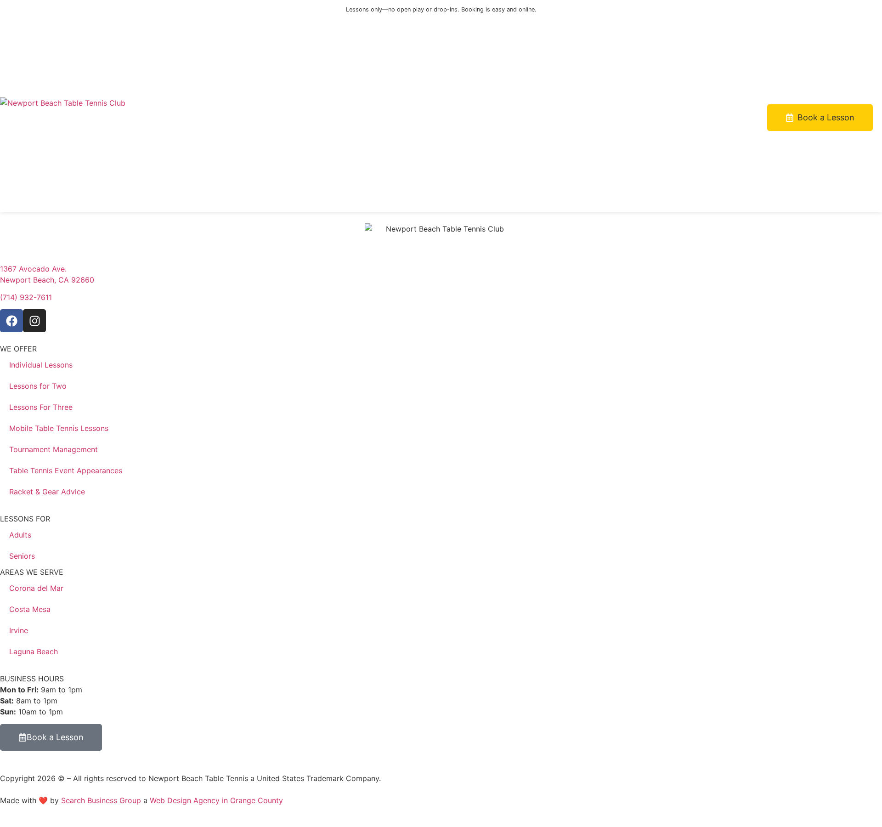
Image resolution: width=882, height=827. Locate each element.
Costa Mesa (30, 609)
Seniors (22, 556)
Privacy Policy (407, 778)
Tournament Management (53, 449)
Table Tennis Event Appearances (65, 470)
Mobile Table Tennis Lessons (58, 428)
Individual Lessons (41, 364)
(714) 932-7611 (26, 297)
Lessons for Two (38, 386)
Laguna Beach (33, 651)
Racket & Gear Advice (47, 491)
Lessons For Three (41, 407)
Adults (20, 534)
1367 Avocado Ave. (33, 268)
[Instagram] (34, 320)
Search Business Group (101, 800)
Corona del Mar (36, 588)
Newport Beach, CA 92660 (47, 279)
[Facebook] (11, 320)
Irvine (18, 630)
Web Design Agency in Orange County (216, 800)
